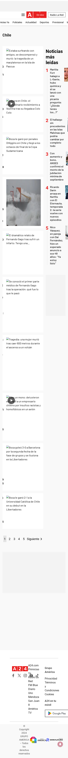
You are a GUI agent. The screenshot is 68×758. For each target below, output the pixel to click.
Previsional (58, 22)
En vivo (40, 15)
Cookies (49, 694)
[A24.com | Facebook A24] (13, 675)
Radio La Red (57, 15)
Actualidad (30, 22)
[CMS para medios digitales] (54, 740)
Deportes (44, 22)
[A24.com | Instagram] (25, 675)
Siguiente (33, 539)
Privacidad (51, 678)
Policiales (17, 22)
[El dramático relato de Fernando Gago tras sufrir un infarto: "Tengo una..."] (23, 252)
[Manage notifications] (60, 744)
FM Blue (33, 685)
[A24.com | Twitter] (19, 675)
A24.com (33, 665)
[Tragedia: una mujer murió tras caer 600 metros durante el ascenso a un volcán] (23, 362)
